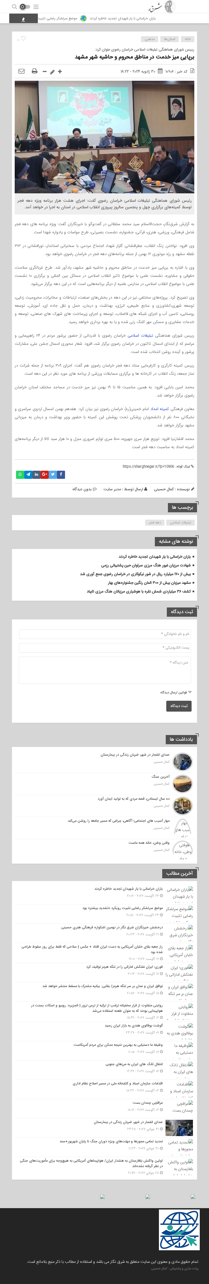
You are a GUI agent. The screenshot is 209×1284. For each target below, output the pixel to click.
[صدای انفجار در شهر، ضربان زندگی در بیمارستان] (104, 762)
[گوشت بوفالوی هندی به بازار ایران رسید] (104, 1031)
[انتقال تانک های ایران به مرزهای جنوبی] (104, 1070)
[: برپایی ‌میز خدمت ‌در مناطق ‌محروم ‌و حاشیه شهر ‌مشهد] (21, 71)
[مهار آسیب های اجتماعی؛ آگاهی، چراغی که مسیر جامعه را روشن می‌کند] (104, 828)
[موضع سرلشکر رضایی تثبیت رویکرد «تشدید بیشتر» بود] (104, 913)
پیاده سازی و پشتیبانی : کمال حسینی (174, 1268)
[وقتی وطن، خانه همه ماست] (104, 849)
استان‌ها (169, 39)
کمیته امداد (159, 409)
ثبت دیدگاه (179, 706)
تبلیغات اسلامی (141, 335)
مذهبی (150, 39)
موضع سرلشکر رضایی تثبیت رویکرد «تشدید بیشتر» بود (56, 18)
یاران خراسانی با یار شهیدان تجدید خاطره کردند (141, 18)
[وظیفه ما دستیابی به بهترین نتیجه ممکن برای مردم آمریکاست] (104, 1050)
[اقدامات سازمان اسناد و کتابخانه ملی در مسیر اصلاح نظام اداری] (104, 1089)
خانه (188, 39)
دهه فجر (155, 523)
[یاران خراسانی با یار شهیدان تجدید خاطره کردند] (104, 894)
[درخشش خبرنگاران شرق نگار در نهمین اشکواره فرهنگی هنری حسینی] (104, 933)
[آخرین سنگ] (104, 784)
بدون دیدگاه (82, 489)
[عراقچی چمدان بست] (104, 1108)
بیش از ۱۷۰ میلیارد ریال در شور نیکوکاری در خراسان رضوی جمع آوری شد (135, 574)
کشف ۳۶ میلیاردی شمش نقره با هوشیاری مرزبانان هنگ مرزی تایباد (139, 591)
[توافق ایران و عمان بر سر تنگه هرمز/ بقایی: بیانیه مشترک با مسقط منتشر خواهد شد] (104, 991)
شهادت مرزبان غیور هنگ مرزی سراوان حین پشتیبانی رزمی (146, 565)
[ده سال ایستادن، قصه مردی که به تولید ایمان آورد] (104, 806)
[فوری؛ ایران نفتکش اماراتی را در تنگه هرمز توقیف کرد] (104, 972)
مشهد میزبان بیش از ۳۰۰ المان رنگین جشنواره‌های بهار (149, 583)
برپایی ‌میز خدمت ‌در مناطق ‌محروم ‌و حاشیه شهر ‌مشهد (134, 57)
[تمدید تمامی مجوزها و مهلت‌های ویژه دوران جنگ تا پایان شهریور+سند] (104, 1147)
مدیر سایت (112, 489)
